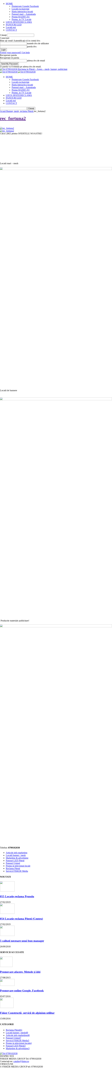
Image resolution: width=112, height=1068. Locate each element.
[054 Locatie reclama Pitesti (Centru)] (7, 913)
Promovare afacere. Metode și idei (20, 971)
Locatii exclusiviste (20, 9)
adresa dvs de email (36, 60)
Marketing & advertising (17, 858)
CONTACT (11, 30)
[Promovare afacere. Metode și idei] (6, 966)
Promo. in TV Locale (21, 19)
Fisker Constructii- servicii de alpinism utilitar (27, 1012)
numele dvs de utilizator (38, 43)
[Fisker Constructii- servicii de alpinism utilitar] (7, 1007)
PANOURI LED (14, 24)
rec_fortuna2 (13, 118)
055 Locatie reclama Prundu (17, 896)
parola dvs (31, 46)
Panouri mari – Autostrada (24, 14)
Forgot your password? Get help (15, 52)
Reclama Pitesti (13, 868)
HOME (9, 3)
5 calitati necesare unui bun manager (22, 940)
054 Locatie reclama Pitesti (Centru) (21, 918)
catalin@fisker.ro (21, 1061)
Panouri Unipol (13, 863)
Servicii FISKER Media (17, 871)
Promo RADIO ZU (21, 17)
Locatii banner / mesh (16, 855)
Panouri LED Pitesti (15, 860)
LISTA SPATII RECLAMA (19, 22)
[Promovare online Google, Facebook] (7, 985)
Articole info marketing (16, 852)
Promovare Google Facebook (25, 6)
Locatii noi (11, 27)
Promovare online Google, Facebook (22, 990)
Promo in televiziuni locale (18, 866)
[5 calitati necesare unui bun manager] (7, 935)
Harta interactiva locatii (22, 11)
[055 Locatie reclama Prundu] (7, 890)
